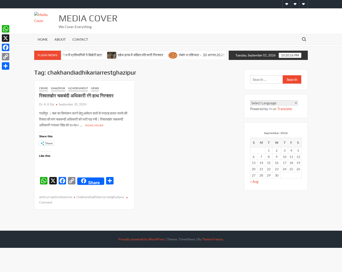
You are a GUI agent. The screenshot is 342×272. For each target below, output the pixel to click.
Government (78, 88)
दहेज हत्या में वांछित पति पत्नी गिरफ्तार (134, 55)
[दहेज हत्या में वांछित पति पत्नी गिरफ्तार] (106, 55)
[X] (5, 38)
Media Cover (88, 18)
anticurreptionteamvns (55, 197)
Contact (80, 39)
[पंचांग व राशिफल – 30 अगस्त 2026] (167, 55)
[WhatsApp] (5, 28)
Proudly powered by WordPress (141, 239)
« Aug (254, 181)
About (60, 39)
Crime (43, 88)
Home (43, 39)
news (95, 88)
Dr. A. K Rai (46, 104)
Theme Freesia (212, 239)
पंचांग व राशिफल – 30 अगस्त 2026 (196, 55)
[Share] (5, 66)
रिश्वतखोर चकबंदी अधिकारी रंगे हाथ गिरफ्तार (76, 95)
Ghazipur (58, 88)
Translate (284, 109)
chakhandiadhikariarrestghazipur (100, 197)
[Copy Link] (5, 56)
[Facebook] (5, 47)
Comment (45, 202)
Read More (94, 125)
